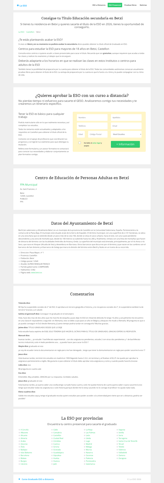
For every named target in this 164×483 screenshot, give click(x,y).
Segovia (122, 429)
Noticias (143, 5)
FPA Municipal (28, 184)
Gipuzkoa (57, 455)
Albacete (24, 432)
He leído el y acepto (93, 144)
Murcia (89, 449)
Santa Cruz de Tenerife (128, 441)
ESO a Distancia (98, 5)
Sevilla (121, 432)
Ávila (23, 447)
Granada (57, 449)
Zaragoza (122, 458)
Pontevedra (91, 461)
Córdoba (57, 441)
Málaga (89, 447)
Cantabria (57, 432)
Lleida (88, 438)
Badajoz (24, 449)
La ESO (23, 5)
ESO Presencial (115, 5)
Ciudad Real (58, 438)
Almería (24, 438)
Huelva (56, 458)
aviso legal (96, 143)
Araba (23, 441)
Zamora (122, 455)
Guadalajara (58, 452)
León (88, 435)
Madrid (89, 444)
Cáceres (24, 464)
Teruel (121, 444)
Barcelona (25, 455)
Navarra (89, 452)
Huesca (56, 461)
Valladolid (123, 452)
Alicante (24, 435)
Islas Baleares (26, 452)
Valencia (122, 449)
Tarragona (123, 438)
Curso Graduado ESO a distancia (38, 479)
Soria (121, 435)
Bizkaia (23, 458)
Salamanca (90, 464)
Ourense (89, 455)
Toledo (121, 447)
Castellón (57, 435)
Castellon (30, 32)
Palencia (89, 458)
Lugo (88, 441)
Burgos (24, 461)
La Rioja (89, 429)
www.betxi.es (36, 272)
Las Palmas (90, 432)
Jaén (55, 464)
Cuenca (56, 444)
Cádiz (55, 429)
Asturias (24, 444)
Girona (56, 447)
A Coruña (24, 429)
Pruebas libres (130, 5)
